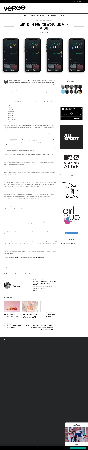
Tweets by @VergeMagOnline (68, 243)
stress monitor (27, 80)
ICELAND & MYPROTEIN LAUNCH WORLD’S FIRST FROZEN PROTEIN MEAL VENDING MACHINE (42, 327)
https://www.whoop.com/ (39, 257)
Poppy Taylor (45, 32)
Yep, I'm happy (73, 447)
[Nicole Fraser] (71, 87)
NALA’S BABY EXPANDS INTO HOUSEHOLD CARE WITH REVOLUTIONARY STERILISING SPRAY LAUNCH (44, 283)
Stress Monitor (13, 139)
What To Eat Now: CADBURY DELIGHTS (48, 315)
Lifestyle (37, 20)
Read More (35, 290)
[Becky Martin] (76, 91)
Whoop (5, 267)
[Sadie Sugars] (67, 87)
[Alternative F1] (63, 91)
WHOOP (16, 101)
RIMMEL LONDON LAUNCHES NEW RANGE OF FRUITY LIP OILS (12, 315)
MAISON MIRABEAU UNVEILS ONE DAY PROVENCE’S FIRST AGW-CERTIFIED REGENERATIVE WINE (30, 316)
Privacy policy (82, 447)
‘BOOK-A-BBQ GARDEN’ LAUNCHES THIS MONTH (18, 326)
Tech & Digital (42, 20)
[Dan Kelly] (76, 87)
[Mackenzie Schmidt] (67, 91)
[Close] (65, 422)
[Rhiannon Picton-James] (80, 91)
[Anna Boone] (80, 87)
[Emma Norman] (63, 87)
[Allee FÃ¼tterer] (71, 91)
